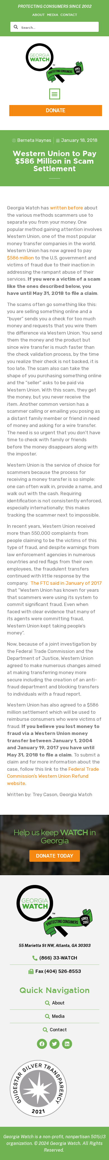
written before (66, 208)
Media (52, 14)
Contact (68, 14)
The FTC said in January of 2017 (66, 583)
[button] (54, 94)
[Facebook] (42, 1044)
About (38, 14)
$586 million (20, 258)
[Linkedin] (67, 1044)
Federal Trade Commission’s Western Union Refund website (53, 776)
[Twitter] (54, 1044)
